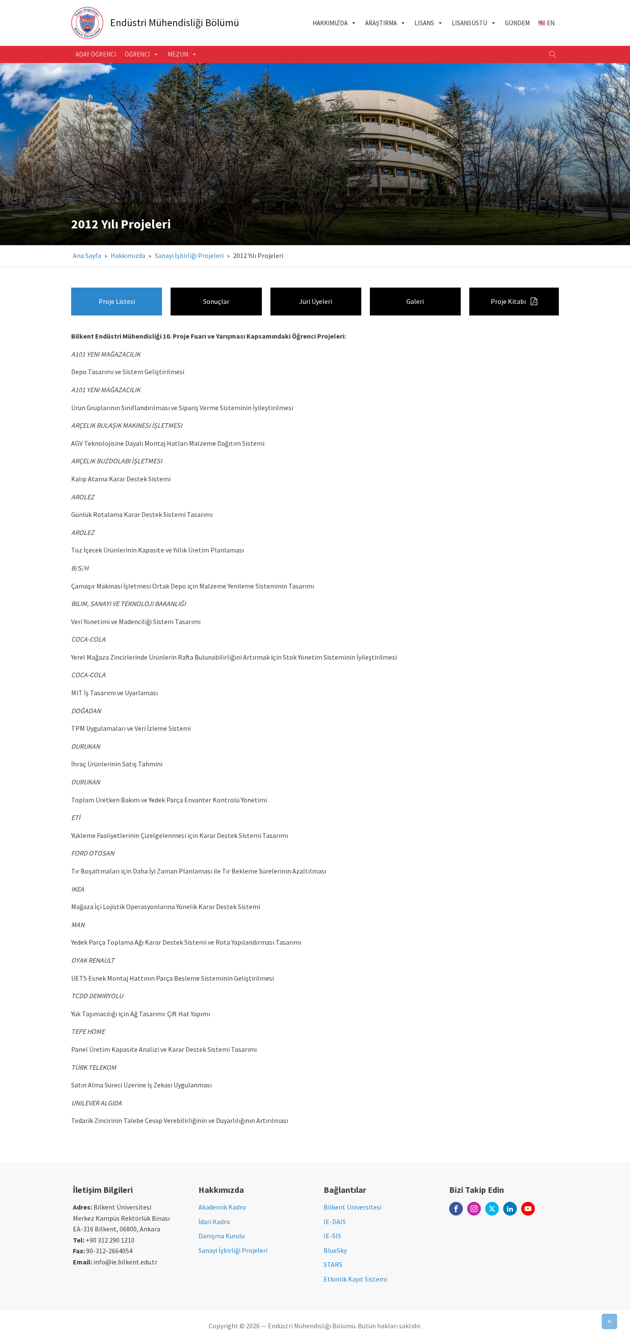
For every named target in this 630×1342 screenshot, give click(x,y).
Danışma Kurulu (221, 1235)
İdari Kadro (214, 1221)
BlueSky (335, 1250)
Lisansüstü (469, 23)
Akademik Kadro (222, 1207)
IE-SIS (332, 1235)
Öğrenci (137, 54)
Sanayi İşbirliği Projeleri (189, 255)
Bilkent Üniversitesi (352, 1207)
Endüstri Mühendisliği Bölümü (174, 23)
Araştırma (381, 23)
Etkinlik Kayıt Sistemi (355, 1279)
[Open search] (553, 54)
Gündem (517, 23)
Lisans (424, 23)
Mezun (178, 54)
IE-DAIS (335, 1221)
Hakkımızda (330, 23)
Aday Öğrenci (95, 54)
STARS (333, 1264)
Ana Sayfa (87, 255)
